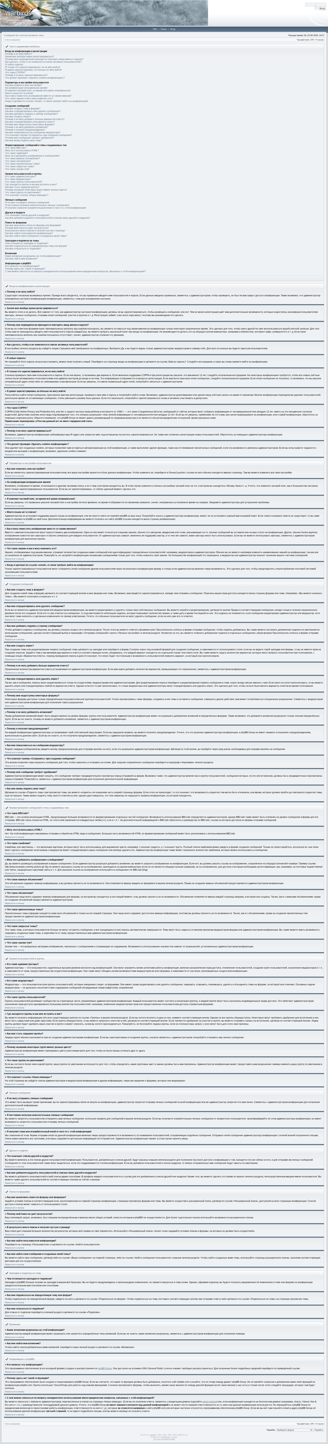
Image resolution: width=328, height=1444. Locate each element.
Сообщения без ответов (15, 35)
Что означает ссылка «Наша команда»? (26, 195)
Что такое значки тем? (17, 169)
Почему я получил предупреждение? (25, 129)
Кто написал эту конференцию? (22, 266)
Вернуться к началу (14, 302)
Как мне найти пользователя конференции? (29, 233)
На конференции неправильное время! (26, 88)
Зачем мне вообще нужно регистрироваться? (29, 56)
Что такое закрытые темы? (20, 166)
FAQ (155, 29)
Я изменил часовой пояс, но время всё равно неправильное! (38, 90)
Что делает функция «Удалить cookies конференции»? (35, 77)
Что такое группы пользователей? (23, 181)
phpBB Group (105, 1368)
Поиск (164, 29)
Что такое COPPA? (15, 72)
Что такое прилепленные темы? (22, 163)
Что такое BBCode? (15, 148)
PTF (175, 1437)
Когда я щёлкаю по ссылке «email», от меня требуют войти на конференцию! (46, 101)
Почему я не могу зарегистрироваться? (26, 75)
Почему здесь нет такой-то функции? (25, 268)
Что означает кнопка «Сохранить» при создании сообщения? (38, 135)
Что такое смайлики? (16, 153)
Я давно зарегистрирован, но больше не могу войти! (33, 70)
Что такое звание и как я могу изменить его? (29, 98)
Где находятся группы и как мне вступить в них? (31, 184)
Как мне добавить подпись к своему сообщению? (31, 114)
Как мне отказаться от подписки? (23, 248)
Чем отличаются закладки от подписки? (26, 243)
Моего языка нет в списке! (19, 93)
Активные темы (36, 35)
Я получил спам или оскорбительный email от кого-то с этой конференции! (45, 208)
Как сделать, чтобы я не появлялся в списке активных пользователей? (43, 62)
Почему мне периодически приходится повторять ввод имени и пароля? (44, 59)
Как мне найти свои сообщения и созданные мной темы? (36, 236)
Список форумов (12, 40)
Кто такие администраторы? (20, 176)
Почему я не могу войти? (18, 54)
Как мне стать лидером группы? (22, 187)
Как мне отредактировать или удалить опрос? (30, 122)
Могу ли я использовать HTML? (22, 150)
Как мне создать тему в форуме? (22, 108)
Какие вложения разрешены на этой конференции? (33, 256)
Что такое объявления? (18, 161)
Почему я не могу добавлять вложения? (26, 127)
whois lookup (209, 1401)
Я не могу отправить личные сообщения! (27, 202)
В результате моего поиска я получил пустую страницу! (35, 230)
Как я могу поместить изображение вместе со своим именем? (38, 96)
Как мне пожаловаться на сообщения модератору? (33, 132)
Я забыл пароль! (14, 64)
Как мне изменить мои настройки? (23, 85)
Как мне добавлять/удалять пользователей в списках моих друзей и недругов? (47, 218)
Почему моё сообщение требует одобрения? (29, 137)
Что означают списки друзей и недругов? (27, 215)
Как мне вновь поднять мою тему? (23, 140)
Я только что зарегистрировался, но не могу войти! (32, 67)
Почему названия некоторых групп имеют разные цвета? (36, 189)
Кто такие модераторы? (18, 179)
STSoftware (165, 1437)
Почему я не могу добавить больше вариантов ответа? (35, 119)
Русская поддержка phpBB (164, 1439)
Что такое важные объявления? (22, 158)
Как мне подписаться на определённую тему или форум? (36, 246)
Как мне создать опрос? (18, 116)
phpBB (152, 1435)
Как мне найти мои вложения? (21, 258)
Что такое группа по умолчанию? (23, 192)
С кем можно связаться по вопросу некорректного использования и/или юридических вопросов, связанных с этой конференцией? (75, 271)
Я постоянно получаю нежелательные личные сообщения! (37, 205)
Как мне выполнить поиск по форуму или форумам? (33, 225)
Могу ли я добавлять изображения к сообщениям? (32, 155)
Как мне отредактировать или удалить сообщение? (33, 111)
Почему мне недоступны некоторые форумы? (30, 124)
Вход (172, 29)
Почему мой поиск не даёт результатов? (27, 228)
